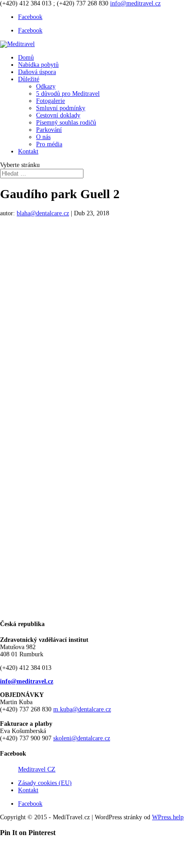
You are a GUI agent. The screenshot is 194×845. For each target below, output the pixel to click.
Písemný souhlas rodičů (66, 122)
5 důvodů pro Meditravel (68, 93)
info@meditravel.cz (26, 681)
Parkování (49, 129)
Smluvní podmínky (60, 108)
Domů (26, 57)
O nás (43, 137)
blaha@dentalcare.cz (43, 213)
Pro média (49, 144)
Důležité (28, 79)
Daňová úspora (37, 72)
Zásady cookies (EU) (45, 783)
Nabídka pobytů (38, 64)
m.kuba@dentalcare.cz (82, 709)
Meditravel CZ (36, 769)
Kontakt (28, 151)
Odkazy (45, 86)
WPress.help (168, 817)
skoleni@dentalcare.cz (81, 738)
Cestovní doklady (58, 115)
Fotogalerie (50, 101)
